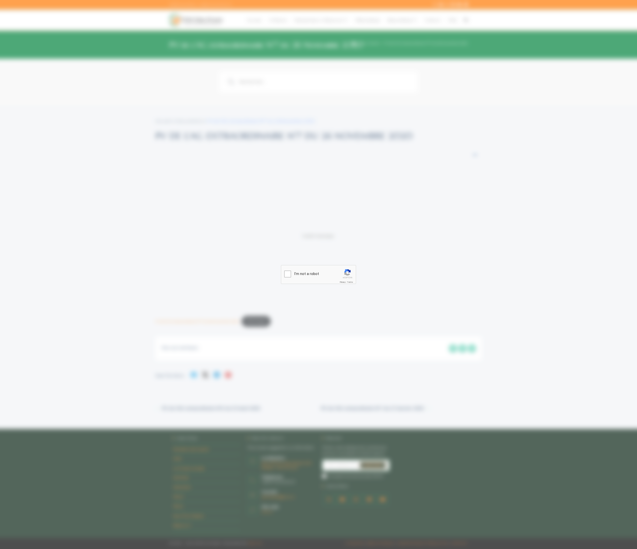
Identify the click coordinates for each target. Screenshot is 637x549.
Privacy (343, 282)
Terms (350, 282)
